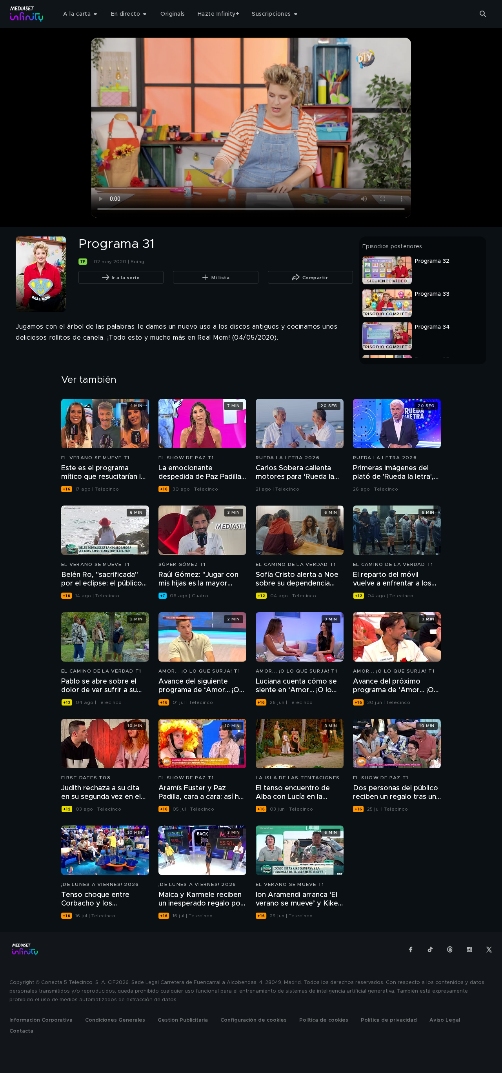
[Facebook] (410, 949)
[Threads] (449, 949)
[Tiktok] (430, 949)
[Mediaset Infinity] (26, 14)
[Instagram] (469, 949)
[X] (489, 949)
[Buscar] (483, 14)
